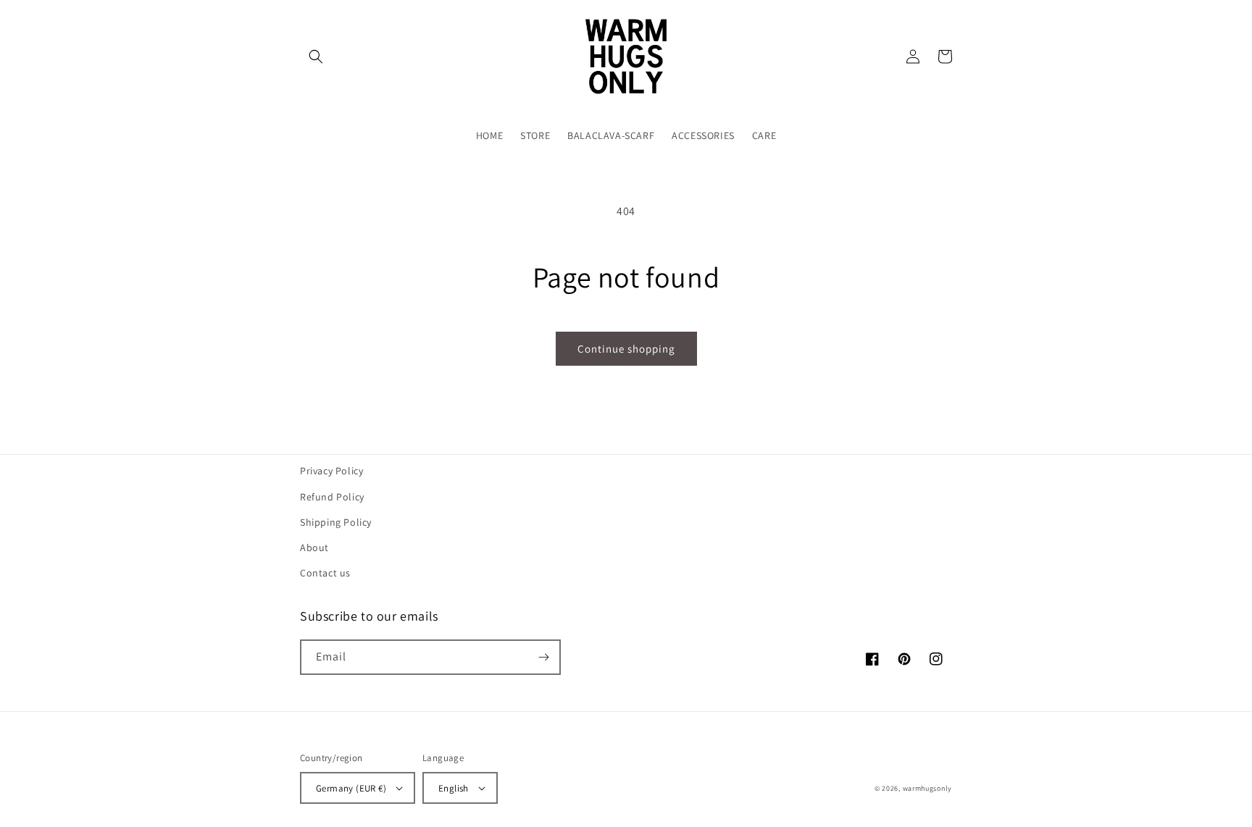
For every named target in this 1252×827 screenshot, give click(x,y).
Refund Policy (332, 496)
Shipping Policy (336, 522)
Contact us (325, 572)
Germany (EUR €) (351, 788)
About (314, 547)
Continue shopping (626, 349)
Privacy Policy (331, 470)
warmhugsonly (927, 788)
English (453, 788)
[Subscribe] (543, 657)
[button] (316, 56)
